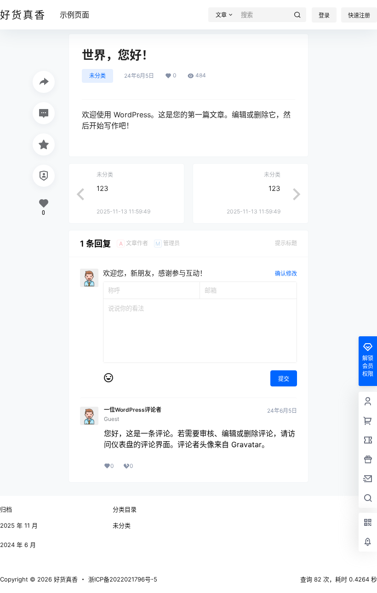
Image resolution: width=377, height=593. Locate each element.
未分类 (97, 75)
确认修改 (286, 273)
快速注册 (359, 15)
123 (103, 188)
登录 (324, 15)
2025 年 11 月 (19, 525)
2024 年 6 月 (18, 544)
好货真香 (65, 579)
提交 (283, 378)
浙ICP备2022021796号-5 (122, 579)
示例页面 (74, 14)
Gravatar (246, 444)
